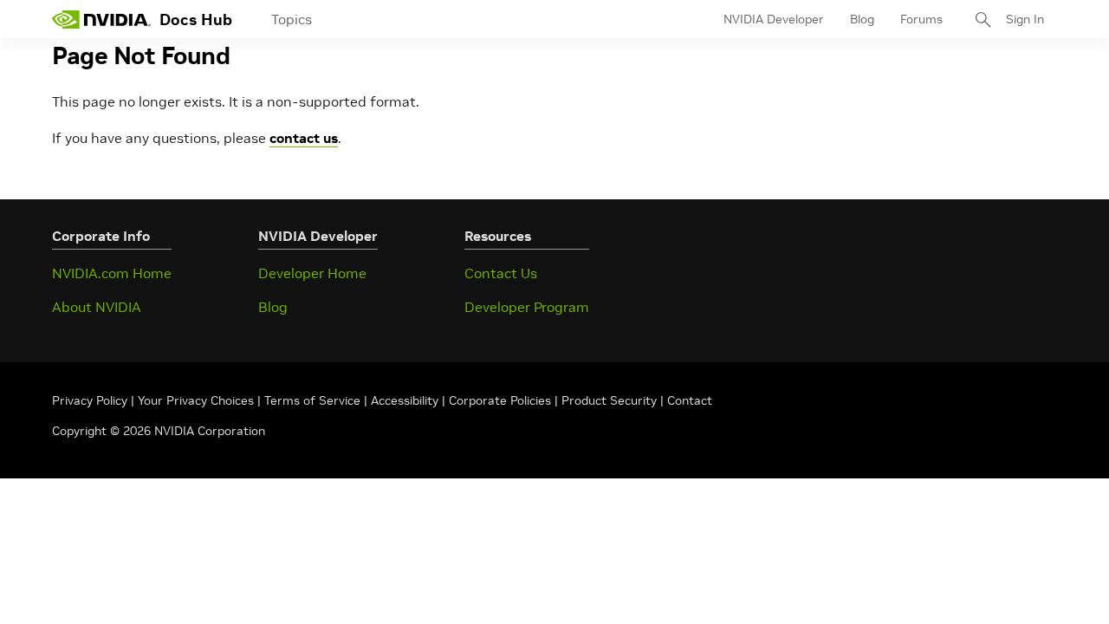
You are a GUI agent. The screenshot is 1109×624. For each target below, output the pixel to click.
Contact (689, 400)
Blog (862, 19)
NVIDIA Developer (773, 19)
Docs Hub (195, 19)
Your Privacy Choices (196, 400)
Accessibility (404, 400)
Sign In (1025, 19)
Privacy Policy (91, 400)
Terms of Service (312, 400)
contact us (303, 137)
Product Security (609, 400)
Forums (921, 19)
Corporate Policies (500, 400)
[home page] (101, 19)
